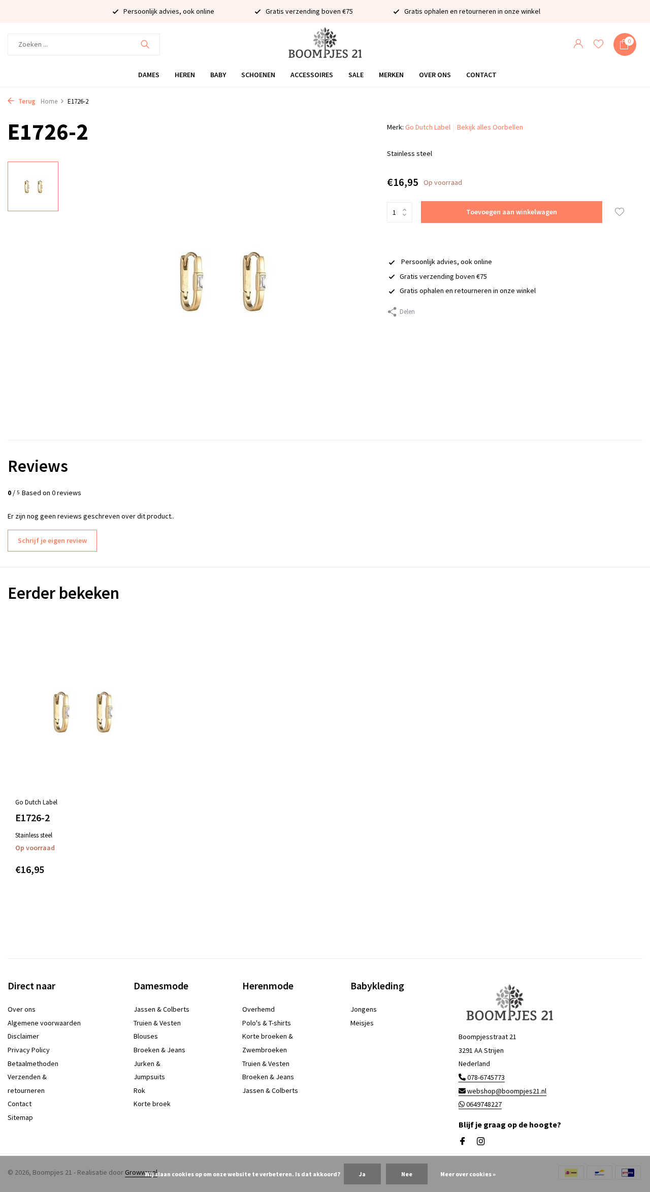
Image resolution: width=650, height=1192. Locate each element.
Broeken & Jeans (159, 1049)
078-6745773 (485, 1077)
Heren (185, 74)
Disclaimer (23, 1036)
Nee (406, 1174)
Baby (218, 74)
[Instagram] (481, 1141)
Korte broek (152, 1103)
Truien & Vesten (157, 1022)
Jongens (363, 1009)
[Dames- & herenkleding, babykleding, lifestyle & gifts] (324, 44)
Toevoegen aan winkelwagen (511, 211)
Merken (391, 74)
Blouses (146, 1036)
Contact (481, 74)
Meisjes (362, 1022)
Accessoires (311, 74)
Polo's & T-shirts (266, 1022)
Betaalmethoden (33, 1063)
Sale (356, 74)
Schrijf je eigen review (52, 540)
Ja (362, 1174)
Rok (139, 1090)
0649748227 (483, 1104)
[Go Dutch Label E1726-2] (81, 711)
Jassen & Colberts (161, 1009)
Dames (148, 74)
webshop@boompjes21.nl (506, 1091)
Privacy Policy (29, 1049)
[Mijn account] (578, 44)
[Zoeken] (145, 44)
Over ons (435, 74)
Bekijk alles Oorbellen (490, 127)
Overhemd (258, 1009)
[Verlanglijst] (598, 44)
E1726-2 (32, 817)
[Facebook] (463, 1141)
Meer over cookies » (468, 1174)
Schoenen (258, 74)
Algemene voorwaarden (44, 1022)
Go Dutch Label (427, 127)
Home (49, 101)
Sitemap (20, 1117)
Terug (26, 101)
